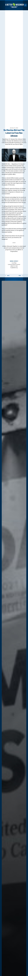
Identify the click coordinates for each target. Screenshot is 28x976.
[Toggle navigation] (25, 5)
